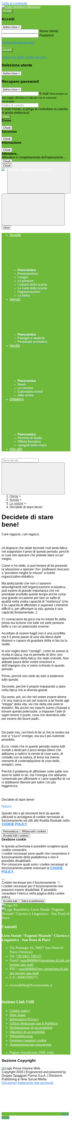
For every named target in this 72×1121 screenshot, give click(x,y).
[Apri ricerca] (38, 177)
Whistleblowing (21, 1036)
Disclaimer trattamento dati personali (27, 1083)
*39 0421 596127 (29, 956)
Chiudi (6, 127)
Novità (14, 500)
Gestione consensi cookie (28, 1040)
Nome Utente (48, 31)
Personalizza (10, 831)
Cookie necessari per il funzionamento (29, 882)
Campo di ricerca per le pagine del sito (29, 456)
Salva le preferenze (32, 901)
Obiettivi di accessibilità (27, 1032)
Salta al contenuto (14, 3)
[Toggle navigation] (33, 209)
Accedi (7, 10)
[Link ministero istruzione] (21, 7)
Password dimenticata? (18, 42)
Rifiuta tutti (34, 831)
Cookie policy (20, 1011)
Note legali (18, 1015)
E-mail (44, 93)
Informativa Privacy (24, 1019)
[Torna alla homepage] (36, 169)
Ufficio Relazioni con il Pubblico (34, 1023)
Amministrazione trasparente (30, 1044)
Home (14, 496)
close (6, 227)
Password (46, 35)
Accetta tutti (16, 835)
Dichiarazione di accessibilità (31, 1028)
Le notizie (16, 503)
